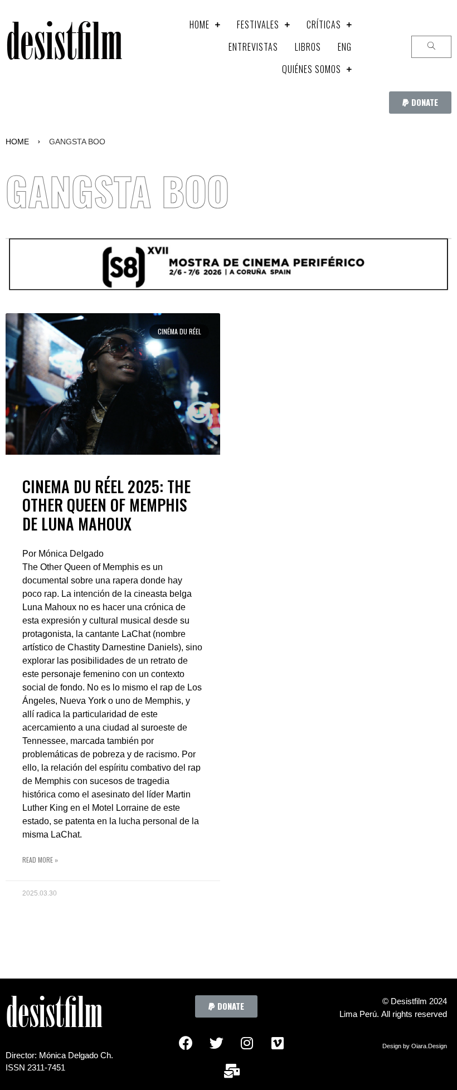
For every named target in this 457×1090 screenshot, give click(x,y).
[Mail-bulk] (232, 1070)
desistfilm (64, 47)
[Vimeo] (277, 1043)
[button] (420, 102)
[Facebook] (186, 1043)
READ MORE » (40, 859)
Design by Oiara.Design (414, 1046)
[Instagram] (247, 1043)
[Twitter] (216, 1043)
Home (17, 141)
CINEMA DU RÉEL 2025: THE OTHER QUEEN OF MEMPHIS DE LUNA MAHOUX (106, 505)
